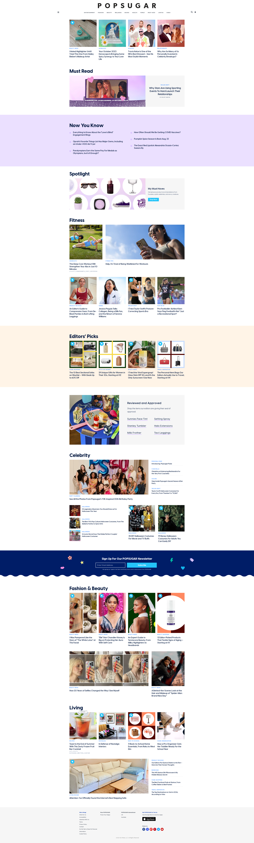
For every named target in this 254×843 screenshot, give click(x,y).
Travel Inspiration (163, 369)
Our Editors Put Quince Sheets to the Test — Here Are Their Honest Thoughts (167, 764)
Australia (123, 817)
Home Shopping (74, 369)
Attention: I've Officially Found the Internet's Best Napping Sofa (97, 798)
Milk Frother (134, 432)
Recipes (72, 741)
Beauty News (73, 48)
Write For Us (82, 815)
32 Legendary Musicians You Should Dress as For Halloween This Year (99, 510)
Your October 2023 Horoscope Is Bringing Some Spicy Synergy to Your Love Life (111, 55)
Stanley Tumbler (136, 425)
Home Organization (164, 741)
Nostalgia (102, 741)
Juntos (160, 12)
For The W (160, 305)
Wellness (118, 12)
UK (122, 815)
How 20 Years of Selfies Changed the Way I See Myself (94, 690)
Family (142, 12)
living (76, 708)
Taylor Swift (132, 305)
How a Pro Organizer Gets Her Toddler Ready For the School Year (169, 746)
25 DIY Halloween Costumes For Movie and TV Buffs (141, 537)
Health (134, 12)
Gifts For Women (105, 369)
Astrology (102, 48)
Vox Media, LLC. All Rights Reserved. (129, 837)
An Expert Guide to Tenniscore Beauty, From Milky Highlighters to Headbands (139, 641)
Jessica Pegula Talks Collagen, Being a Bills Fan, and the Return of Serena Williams (111, 313)
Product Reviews (75, 305)
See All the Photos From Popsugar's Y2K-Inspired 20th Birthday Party (101, 499)
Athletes (131, 48)
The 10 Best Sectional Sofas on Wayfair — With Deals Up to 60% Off (81, 375)
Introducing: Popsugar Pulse (162, 464)
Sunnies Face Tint (137, 418)
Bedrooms (155, 770)
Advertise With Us (84, 819)
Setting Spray (162, 418)
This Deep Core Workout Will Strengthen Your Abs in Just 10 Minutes (83, 266)
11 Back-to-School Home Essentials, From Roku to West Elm (141, 746)
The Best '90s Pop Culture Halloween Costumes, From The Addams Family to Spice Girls (103, 523)
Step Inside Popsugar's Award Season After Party (167, 482)
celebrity (79, 455)
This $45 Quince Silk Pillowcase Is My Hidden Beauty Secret (165, 774)
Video (168, 12)
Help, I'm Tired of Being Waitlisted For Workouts (127, 264)
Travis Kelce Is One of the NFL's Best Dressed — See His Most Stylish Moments (140, 54)
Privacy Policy (127, 569)
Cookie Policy (83, 834)
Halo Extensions (163, 425)
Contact (81, 826)
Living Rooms (74, 795)
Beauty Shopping (163, 634)
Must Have (151, 12)
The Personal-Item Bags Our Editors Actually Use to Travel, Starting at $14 (170, 375)
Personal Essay (157, 461)
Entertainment (89, 12)
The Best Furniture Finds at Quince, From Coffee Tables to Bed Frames (166, 783)
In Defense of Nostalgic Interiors (109, 745)
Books (127, 12)
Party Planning (74, 496)
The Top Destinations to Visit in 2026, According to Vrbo (165, 793)
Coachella (155, 469)
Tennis (101, 305)
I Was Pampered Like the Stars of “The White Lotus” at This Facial (82, 640)
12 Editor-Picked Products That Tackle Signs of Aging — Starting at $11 (170, 640)
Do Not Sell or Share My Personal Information (88, 830)
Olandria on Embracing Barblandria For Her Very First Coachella (166, 472)
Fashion (101, 12)
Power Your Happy (105, 815)
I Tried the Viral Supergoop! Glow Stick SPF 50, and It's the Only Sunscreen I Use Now (141, 375)
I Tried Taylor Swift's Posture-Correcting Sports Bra (141, 310)
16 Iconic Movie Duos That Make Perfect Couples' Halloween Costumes (99, 535)
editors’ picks (83, 336)
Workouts (73, 261)
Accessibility (82, 817)
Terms (119, 569)
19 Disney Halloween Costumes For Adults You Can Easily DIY (169, 538)
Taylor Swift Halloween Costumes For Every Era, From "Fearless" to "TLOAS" (165, 492)
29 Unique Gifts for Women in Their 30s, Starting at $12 (112, 373)
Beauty (109, 12)
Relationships (162, 48)
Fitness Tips (109, 261)
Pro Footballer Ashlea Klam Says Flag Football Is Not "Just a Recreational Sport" (170, 311)
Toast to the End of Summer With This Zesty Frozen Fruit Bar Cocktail (82, 746)
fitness (76, 220)
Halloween (86, 506)
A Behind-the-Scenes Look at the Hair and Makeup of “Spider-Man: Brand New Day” (167, 693)
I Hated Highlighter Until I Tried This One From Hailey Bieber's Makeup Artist (81, 54)
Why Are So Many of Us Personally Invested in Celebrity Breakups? (168, 54)
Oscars (154, 478)
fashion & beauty (88, 588)
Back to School (134, 741)
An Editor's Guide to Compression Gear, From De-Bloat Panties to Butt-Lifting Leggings (82, 313)
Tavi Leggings (162, 432)
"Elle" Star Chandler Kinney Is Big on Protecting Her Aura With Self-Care (112, 640)
